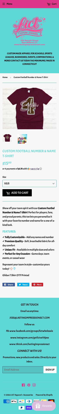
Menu (9, 4)
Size (4, 177)
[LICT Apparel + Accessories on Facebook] (23, 385)
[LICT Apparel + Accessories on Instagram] (34, 385)
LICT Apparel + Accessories (22, 395)
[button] (29, 168)
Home (5, 77)
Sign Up (50, 369)
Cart (54, 4)
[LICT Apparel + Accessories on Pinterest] (28, 385)
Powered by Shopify (44, 395)
